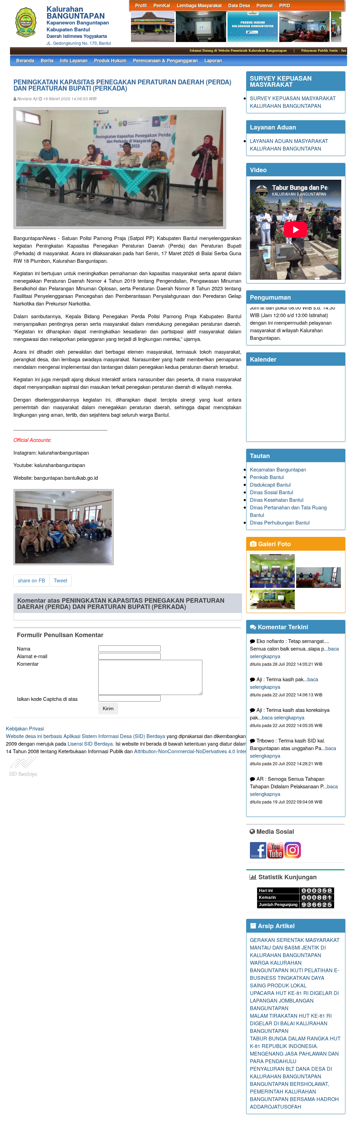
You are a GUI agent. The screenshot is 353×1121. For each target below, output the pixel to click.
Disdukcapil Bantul (270, 484)
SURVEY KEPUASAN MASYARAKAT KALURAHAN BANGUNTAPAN (293, 101)
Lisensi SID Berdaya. (91, 743)
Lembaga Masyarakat (199, 5)
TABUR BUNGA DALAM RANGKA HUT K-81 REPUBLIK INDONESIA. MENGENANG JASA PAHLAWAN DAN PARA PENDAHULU (295, 1050)
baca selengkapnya (283, 717)
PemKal (161, 5)
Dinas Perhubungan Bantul (280, 522)
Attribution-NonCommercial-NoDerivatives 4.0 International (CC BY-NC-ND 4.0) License (231, 751)
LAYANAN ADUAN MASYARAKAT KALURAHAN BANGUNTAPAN (289, 144)
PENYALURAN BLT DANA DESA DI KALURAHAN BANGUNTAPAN (291, 1072)
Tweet (60, 580)
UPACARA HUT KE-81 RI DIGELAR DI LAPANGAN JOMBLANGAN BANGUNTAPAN (294, 1000)
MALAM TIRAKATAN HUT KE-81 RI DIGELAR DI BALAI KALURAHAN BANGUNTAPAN (291, 1023)
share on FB (31, 580)
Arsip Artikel (275, 925)
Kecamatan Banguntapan (278, 469)
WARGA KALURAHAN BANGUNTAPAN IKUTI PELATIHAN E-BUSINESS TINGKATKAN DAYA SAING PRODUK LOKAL (294, 974)
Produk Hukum (110, 60)
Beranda (25, 60)
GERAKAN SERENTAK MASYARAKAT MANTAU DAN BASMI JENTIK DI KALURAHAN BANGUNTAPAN (295, 947)
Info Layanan (74, 60)
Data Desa (239, 5)
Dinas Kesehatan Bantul (276, 499)
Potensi (264, 5)
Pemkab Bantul (267, 476)
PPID (284, 5)
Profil (141, 5)
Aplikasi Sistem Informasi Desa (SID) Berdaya (114, 735)
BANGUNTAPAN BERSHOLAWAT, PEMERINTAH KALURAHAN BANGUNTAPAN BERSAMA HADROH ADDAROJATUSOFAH (294, 1095)
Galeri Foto (273, 543)
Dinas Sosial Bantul (271, 492)
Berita (47, 60)
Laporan (213, 60)
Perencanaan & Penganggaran (165, 60)
